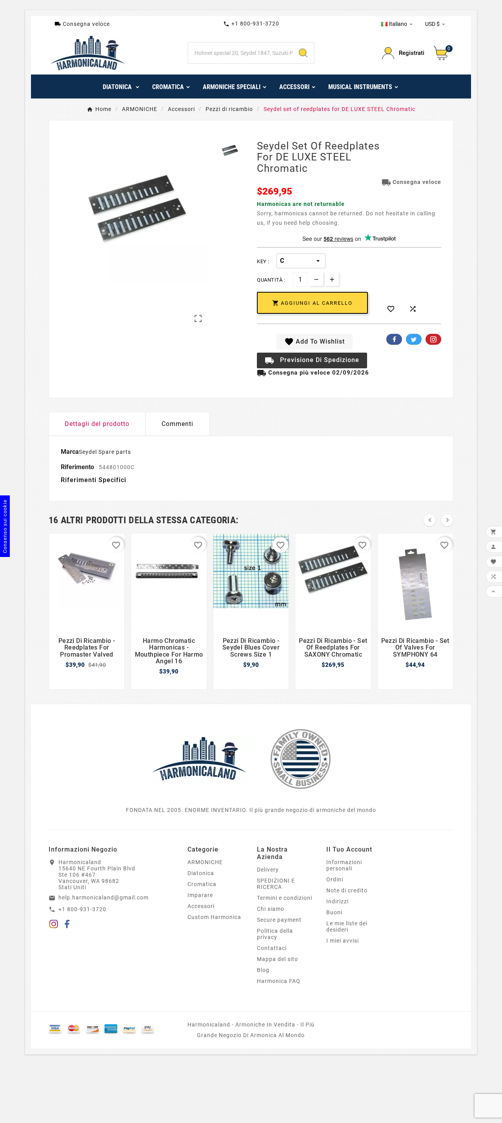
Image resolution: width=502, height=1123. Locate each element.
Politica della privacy (275, 934)
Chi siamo (270, 909)
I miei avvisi (342, 940)
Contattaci (272, 948)
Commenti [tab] (177, 424)
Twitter (414, 339)
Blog (263, 970)
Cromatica (201, 884)
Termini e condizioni (284, 898)
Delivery (268, 869)
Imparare (200, 895)
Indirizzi (337, 901)
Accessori (201, 906)
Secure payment (279, 920)
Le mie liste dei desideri (346, 926)
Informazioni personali (344, 865)
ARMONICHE (205, 862)
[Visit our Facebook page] (67, 925)
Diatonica (200, 873)
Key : (263, 261)
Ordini (334, 879)
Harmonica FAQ (278, 981)
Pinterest (433, 339)
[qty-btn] (332, 279)
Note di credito (346, 890)
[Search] (303, 53)
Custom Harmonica (214, 917)
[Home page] (199, 758)
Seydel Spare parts (105, 452)
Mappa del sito (277, 959)
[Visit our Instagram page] (53, 925)
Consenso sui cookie (5, 526)
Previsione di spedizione (312, 360)
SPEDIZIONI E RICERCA (276, 883)
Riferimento (78, 467)
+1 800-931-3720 (251, 23)
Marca (70, 451)
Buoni (334, 912)
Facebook (394, 339)
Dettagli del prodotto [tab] (97, 424)
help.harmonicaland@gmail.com (103, 897)
